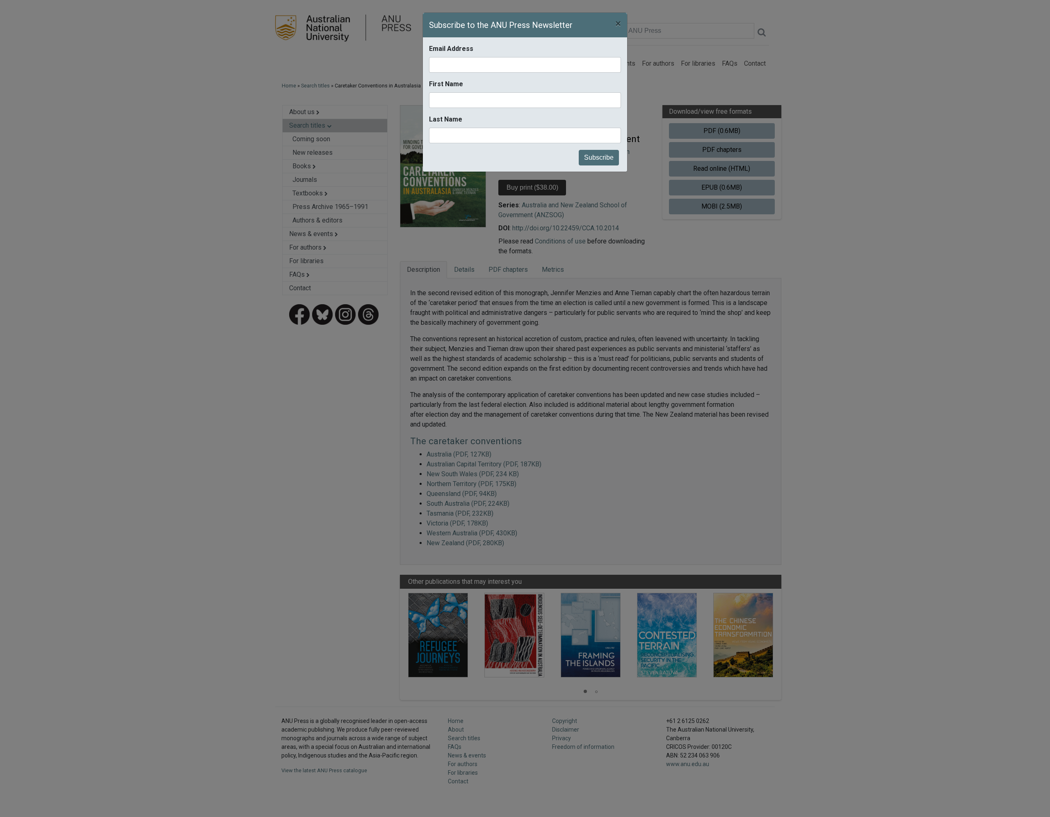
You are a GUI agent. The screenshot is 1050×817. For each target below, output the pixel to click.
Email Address (451, 49)
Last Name (445, 119)
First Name (446, 84)
